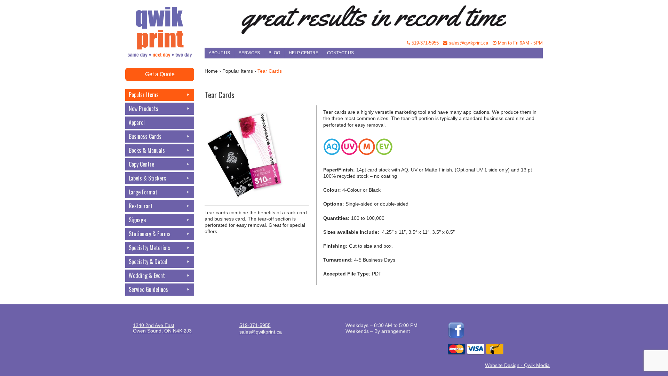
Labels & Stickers (147, 178)
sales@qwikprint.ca (467, 43)
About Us (219, 52)
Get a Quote (160, 74)
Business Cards (145, 136)
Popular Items (144, 94)
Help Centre (303, 52)
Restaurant (141, 206)
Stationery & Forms (149, 234)
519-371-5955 (424, 43)
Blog (274, 52)
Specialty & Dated (148, 261)
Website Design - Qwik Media (517, 365)
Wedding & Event (147, 275)
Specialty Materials (149, 247)
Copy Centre (141, 164)
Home (211, 71)
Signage (137, 220)
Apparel (137, 122)
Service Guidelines (148, 289)
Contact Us (340, 52)
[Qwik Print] (165, 17)
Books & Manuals (147, 150)
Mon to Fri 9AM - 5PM (519, 43)
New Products (143, 108)
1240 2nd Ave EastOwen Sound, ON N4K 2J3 (162, 328)
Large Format (143, 192)
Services (249, 52)
